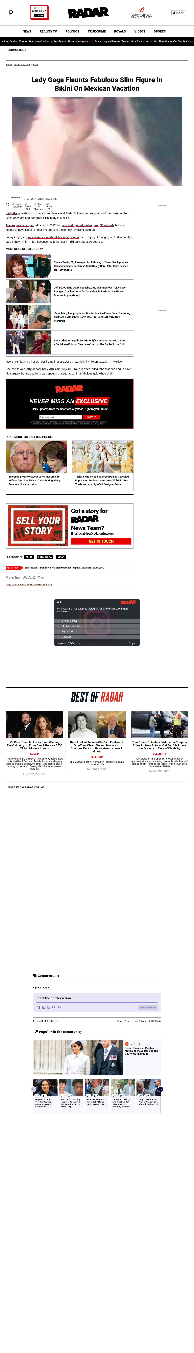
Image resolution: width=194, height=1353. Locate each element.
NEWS (27, 31)
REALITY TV (48, 31)
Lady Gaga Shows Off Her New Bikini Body (29, 584)
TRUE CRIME (97, 31)
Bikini (35, 64)
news (61, 557)
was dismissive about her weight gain (53, 237)
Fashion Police (22, 64)
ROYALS (120, 31)
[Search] (11, 14)
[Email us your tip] (39, 19)
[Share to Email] (49, 204)
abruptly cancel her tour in (51, 369)
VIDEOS (139, 31)
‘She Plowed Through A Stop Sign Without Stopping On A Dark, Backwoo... (64, 568)
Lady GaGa (45, 557)
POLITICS (72, 31)
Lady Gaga (13, 213)
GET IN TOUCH (101, 541)
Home (9, 64)
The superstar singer (20, 225)
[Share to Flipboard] (38, 204)
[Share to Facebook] (17, 204)
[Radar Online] (88, 13)
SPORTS (160, 31)
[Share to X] (28, 204)
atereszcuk (16, 197)
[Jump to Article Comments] (7, 204)
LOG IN (180, 12)
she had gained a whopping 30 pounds (88, 225)
